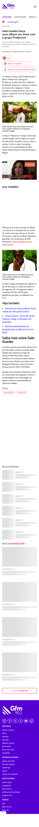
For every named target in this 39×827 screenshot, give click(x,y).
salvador (21, 393)
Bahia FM (5, 810)
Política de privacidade (11, 792)
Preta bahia (6, 746)
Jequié (4, 771)
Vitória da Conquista (9, 774)
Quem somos (7, 782)
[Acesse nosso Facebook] (10, 721)
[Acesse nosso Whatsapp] (31, 721)
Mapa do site (7, 795)
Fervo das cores (8, 750)
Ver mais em (19, 691)
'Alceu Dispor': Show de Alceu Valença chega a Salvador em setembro (18, 319)
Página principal (8, 761)
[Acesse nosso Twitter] (15, 721)
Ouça (8, 58)
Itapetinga (6, 767)
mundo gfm (6, 17)
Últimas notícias (8, 730)
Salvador (5, 736)
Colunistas (6, 753)
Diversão (5, 740)
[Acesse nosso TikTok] (20, 721)
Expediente (6, 785)
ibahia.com (33, 17)
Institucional (8, 778)
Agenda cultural (8, 743)
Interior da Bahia (10, 757)
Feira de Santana (8, 764)
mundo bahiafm (20, 17)
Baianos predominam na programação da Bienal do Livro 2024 (18, 329)
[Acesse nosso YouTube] (26, 721)
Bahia (4, 733)
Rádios (5, 800)
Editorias (6, 726)
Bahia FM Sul (6, 807)
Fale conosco (7, 789)
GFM (3, 803)
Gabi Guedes (8, 393)
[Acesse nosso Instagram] (4, 721)
